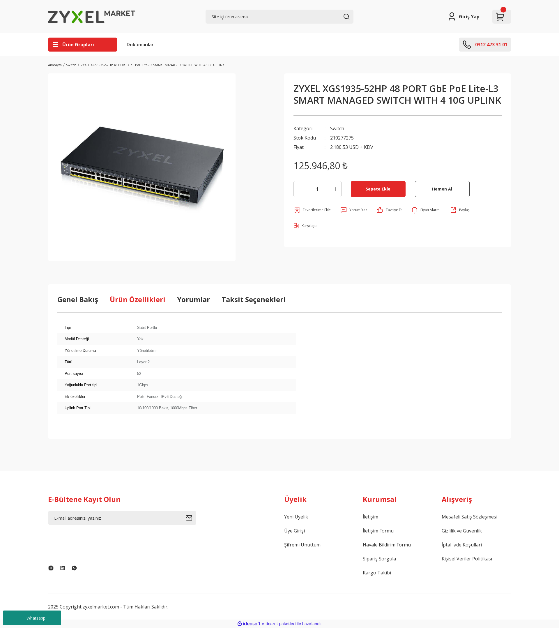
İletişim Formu (378, 531)
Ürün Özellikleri (137, 299)
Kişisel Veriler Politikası (467, 558)
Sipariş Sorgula (379, 558)
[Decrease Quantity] (299, 189)
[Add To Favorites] (312, 210)
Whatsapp (35, 618)
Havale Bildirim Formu (387, 544)
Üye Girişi (294, 531)
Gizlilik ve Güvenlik (462, 531)
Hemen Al (442, 189)
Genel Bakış (77, 299)
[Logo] (91, 17)
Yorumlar (193, 299)
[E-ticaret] (279, 624)
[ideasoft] (249, 624)
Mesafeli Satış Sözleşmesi (469, 517)
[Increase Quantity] (335, 189)
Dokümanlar (140, 44)
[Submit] (191, 518)
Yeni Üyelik (296, 517)
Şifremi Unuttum (302, 544)
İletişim (370, 517)
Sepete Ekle (378, 189)
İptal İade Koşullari (462, 544)
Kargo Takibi (377, 572)
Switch (337, 128)
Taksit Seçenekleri (254, 299)
